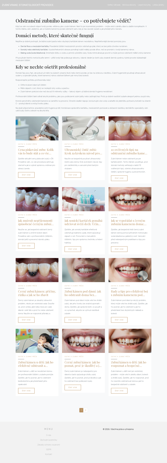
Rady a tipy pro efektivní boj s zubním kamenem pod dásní (129, 293)
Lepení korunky (144, 5)
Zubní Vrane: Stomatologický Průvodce (27, 5)
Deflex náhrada (114, 5)
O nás (48, 435)
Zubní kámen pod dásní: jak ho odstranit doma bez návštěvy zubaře (83, 293)
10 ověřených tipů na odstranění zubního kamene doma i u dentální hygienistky (129, 151)
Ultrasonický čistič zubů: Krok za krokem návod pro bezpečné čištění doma (82, 151)
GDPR (48, 449)
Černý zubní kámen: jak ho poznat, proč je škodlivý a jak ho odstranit (83, 364)
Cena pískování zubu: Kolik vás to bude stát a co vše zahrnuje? (36, 151)
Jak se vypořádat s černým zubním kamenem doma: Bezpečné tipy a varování (128, 222)
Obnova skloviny (129, 5)
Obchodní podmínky (48, 440)
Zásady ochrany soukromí (48, 445)
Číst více (26, 175)
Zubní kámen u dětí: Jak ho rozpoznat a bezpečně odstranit (128, 364)
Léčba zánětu (158, 5)
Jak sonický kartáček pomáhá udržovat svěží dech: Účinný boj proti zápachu (83, 222)
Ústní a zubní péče (27, 144)
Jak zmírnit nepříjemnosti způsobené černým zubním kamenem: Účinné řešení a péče (36, 222)
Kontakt (48, 454)
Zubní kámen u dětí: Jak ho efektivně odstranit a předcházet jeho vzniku (35, 364)
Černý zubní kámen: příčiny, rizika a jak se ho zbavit (37, 293)
